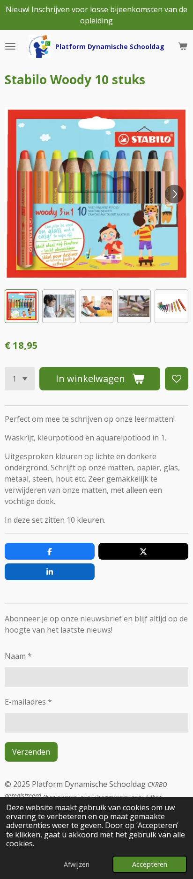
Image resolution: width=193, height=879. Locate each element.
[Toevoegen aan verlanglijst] (176, 378)
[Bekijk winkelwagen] (182, 46)
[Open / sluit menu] (10, 46)
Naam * (18, 656)
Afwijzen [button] (76, 864)
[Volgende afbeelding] (174, 194)
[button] (21, 306)
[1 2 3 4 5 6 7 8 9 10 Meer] (20, 378)
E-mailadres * (28, 702)
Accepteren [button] (149, 864)
